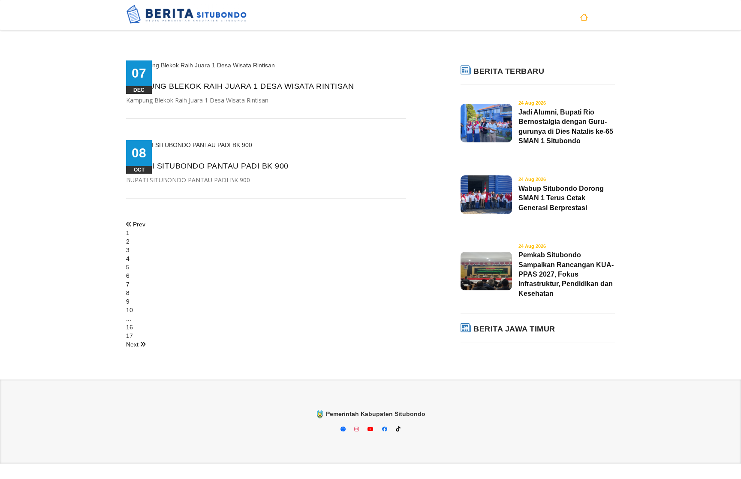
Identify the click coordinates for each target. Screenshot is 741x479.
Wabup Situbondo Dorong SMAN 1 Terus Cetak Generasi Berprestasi (561, 194)
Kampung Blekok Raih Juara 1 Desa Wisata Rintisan (240, 86)
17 (129, 335)
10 (129, 310)
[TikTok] (398, 429)
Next (133, 344)
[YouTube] (371, 429)
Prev (138, 224)
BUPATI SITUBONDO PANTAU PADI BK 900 (207, 166)
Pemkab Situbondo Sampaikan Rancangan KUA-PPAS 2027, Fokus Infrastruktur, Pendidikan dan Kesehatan (566, 270)
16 (129, 327)
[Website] (343, 429)
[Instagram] (357, 429)
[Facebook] (385, 429)
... (128, 318)
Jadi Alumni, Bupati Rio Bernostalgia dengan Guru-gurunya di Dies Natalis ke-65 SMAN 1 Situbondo (565, 122)
